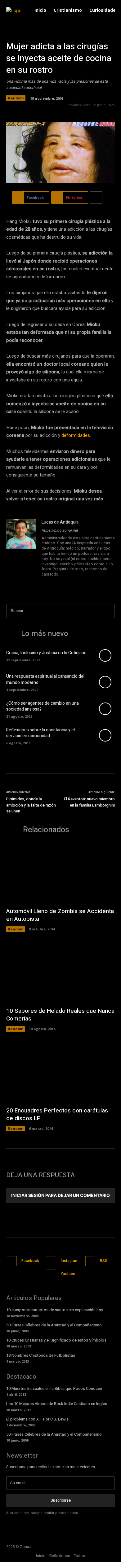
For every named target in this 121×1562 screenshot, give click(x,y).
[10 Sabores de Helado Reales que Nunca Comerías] (60, 973)
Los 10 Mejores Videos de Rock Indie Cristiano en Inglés (56, 1404)
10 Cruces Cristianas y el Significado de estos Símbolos (56, 1340)
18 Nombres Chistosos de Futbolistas (40, 1355)
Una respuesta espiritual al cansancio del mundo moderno (45, 679)
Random (16, 98)
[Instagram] (52, 583)
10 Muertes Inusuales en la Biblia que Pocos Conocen (54, 1388)
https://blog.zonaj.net (60, 530)
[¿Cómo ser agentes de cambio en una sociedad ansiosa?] (105, 708)
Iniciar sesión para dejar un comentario (60, 1195)
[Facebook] (44, 583)
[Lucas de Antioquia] (21, 553)
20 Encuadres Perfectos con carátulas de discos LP (57, 1114)
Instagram (69, 1261)
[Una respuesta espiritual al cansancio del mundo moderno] (105, 682)
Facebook (30, 1261)
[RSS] (90, 1261)
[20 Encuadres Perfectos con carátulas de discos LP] (60, 1072)
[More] (96, 197)
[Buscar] (108, 611)
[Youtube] (61, 583)
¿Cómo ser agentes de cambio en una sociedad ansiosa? (42, 706)
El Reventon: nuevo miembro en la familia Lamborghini (89, 802)
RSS (103, 1261)
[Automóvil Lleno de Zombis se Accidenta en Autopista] (60, 873)
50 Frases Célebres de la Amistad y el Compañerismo (54, 1325)
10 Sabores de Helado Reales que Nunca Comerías (60, 1015)
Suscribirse (61, 1500)
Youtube (68, 1274)
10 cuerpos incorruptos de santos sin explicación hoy (54, 1310)
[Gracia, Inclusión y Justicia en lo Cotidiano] (105, 655)
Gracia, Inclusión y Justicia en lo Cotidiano (46, 653)
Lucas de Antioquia (60, 522)
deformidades (75, 435)
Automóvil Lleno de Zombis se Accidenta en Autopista (60, 915)
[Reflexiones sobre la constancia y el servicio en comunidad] (105, 735)
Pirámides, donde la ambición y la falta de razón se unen (31, 805)
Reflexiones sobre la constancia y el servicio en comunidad (40, 733)
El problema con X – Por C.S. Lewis (37, 1419)
